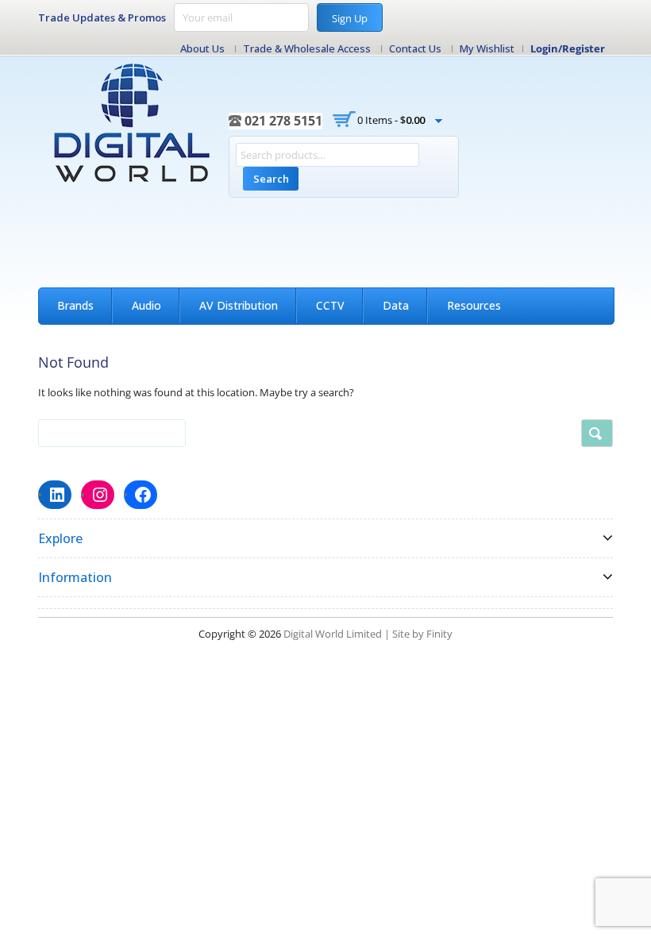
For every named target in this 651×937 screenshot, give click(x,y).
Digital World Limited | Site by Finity (368, 634)
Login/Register (567, 48)
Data (396, 305)
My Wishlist (487, 48)
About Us (202, 48)
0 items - (391, 120)
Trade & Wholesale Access (307, 48)
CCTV (330, 305)
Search (271, 179)
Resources (474, 305)
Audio (146, 305)
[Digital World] (133, 123)
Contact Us (415, 48)
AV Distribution (238, 305)
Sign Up (350, 18)
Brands (75, 305)
